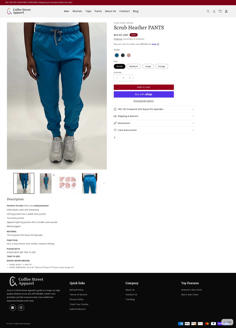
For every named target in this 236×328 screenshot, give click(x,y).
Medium (133, 66)
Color (117, 49)
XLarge (161, 66)
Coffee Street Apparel (22, 324)
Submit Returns (77, 309)
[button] (208, 11)
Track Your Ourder (79, 304)
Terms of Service (78, 294)
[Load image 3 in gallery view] (89, 183)
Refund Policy (77, 289)
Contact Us (131, 294)
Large (148, 66)
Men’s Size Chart (189, 294)
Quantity (118, 72)
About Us (130, 289)
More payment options (144, 101)
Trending (130, 299)
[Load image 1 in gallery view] (24, 183)
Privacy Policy (77, 299)
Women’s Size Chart (191, 289)
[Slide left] (10, 183)
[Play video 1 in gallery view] (46, 183)
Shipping (118, 39)
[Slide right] (104, 183)
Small (120, 66)
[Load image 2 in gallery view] (67, 183)
